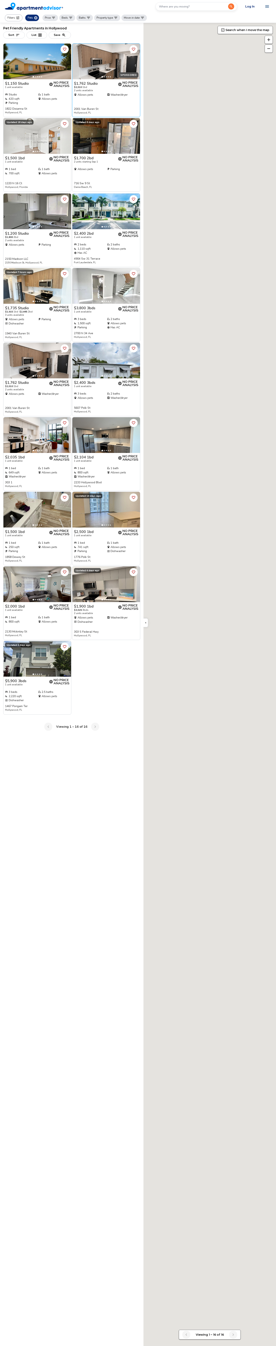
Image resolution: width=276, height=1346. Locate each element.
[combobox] (192, 6)
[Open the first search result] (231, 6)
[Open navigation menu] (267, 6)
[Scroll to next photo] (66, 61)
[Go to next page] (95, 727)
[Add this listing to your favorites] (65, 49)
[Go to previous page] (48, 727)
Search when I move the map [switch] (247, 30)
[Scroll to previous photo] (8, 61)
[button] (13, 17)
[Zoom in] (269, 40)
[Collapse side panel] (145, 622)
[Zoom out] (269, 49)
